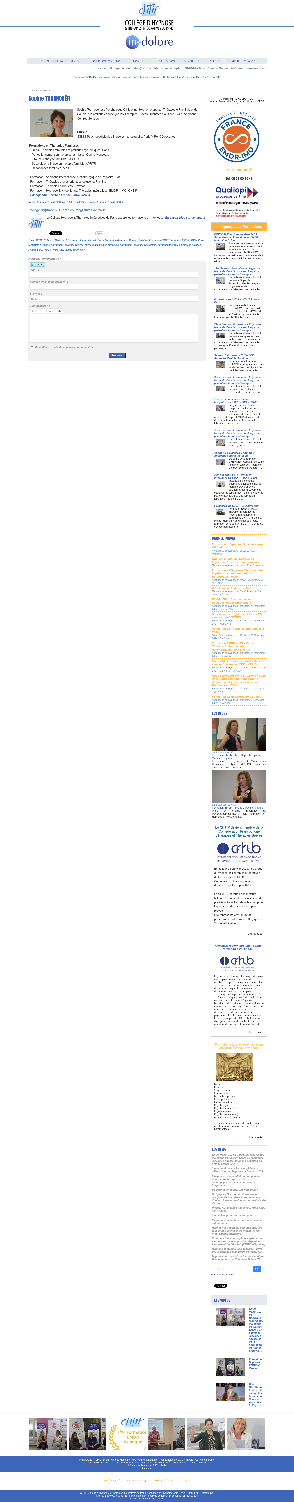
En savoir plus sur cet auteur (185, 217)
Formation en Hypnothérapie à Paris (236, 696)
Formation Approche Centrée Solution (126, 240)
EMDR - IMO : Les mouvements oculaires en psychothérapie (233, 601)
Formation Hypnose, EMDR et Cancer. (255, 1364)
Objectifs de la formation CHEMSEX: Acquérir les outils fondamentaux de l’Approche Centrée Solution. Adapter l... (246, 366)
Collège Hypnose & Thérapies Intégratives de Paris (67, 210)
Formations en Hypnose (225, 550)
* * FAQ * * (249, 61)
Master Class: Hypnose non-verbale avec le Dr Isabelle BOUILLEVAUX (236, 662)
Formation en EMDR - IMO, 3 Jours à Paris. (237, 68)
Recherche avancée (222, 1274)
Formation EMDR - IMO (106, 61)
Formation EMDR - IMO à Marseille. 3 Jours (237, 807)
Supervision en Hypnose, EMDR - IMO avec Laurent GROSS (237, 615)
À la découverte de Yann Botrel (233, 588)
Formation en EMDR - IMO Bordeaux (236, 505)
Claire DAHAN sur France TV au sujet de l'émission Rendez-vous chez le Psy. (256, 1395)
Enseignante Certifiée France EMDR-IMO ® (60, 195)
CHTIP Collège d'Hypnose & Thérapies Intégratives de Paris (70, 240)
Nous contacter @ (239, 169)
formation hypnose (39, 245)
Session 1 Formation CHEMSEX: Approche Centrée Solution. (234, 357)
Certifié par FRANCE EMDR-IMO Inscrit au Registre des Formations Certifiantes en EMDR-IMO (237, 101)
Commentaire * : (40, 305)
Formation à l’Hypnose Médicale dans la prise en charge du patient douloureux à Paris (238, 573)
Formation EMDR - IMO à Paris (187, 240)
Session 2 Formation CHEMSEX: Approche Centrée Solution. (234, 454)
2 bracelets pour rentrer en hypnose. (234, 1215)
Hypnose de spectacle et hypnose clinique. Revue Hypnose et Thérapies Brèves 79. (238, 1258)
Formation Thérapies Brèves (67, 245)
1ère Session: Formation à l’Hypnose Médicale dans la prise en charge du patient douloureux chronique (237, 271)
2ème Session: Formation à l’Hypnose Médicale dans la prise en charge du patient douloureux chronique (237, 327)
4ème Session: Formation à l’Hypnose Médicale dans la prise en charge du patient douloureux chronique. (237, 433)
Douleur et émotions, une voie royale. (235, 1189)
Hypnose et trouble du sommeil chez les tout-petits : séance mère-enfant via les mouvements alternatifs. (237, 1230)
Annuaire (234, 61)
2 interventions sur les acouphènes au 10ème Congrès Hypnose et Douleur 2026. (238, 1170)
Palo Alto (58, 249)
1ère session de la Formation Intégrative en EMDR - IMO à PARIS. (236, 401)
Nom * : (34, 269)
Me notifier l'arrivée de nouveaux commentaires (64, 347)
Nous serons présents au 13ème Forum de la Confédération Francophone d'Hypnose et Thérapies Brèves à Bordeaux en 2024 (239, 680)
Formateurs (190, 61)
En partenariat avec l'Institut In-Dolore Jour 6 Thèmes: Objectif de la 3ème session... (246, 389)
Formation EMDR (159, 240)
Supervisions (167, 61)
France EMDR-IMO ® (40, 249)
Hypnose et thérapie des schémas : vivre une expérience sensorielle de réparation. (237, 1250)
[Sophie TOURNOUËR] (51, 108)
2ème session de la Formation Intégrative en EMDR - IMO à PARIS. (236, 476)
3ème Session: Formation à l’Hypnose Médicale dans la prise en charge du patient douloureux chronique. (237, 380)
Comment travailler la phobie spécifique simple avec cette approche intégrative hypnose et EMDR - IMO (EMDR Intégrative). (239, 1241)
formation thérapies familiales (102, 245)
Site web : (36, 293)
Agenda (215, 61)
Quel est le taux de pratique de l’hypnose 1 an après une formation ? (237, 560)
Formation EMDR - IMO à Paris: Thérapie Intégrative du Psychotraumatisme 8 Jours (233, 646)
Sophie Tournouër (74, 249)
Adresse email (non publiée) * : (49, 281)
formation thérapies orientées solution (179, 245)
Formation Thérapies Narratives (138, 245)
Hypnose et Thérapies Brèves (59, 61)
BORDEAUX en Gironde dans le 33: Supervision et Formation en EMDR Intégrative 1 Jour (236, 237)
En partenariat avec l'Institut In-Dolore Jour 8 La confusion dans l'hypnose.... (246, 442)
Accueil (31, 90)
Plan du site (147, 1468)
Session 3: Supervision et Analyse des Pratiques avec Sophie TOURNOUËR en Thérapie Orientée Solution (133, 68)
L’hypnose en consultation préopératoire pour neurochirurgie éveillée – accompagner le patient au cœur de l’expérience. (237, 1181)
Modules (139, 61)
